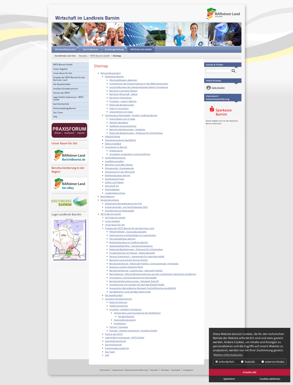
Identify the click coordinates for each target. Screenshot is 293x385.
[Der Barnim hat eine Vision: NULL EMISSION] (69, 201)
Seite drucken (218, 87)
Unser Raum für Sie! (64, 143)
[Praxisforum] (69, 130)
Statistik (249, 362)
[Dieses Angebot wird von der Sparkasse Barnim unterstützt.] (223, 111)
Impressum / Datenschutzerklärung (217, 97)
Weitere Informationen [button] (228, 355)
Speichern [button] (229, 378)
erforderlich (226, 362)
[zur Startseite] (87, 17)
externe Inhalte (274, 362)
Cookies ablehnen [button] (270, 378)
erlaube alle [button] (249, 372)
